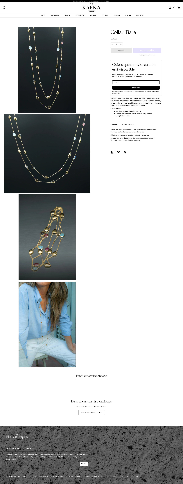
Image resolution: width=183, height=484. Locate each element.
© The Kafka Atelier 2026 (16, 476)
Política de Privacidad (67, 457)
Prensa (128, 15)
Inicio (43, 15)
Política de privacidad (38, 476)
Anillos (67, 15)
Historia (117, 15)
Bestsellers (55, 15)
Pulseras (93, 15)
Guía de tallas (111, 476)
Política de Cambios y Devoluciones (65, 476)
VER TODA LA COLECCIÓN (91, 412)
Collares (105, 15)
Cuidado (114, 125)
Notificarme (136, 88)
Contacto (139, 15)
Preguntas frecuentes (129, 476)
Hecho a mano (127, 125)
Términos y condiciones (92, 476)
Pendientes (80, 15)
